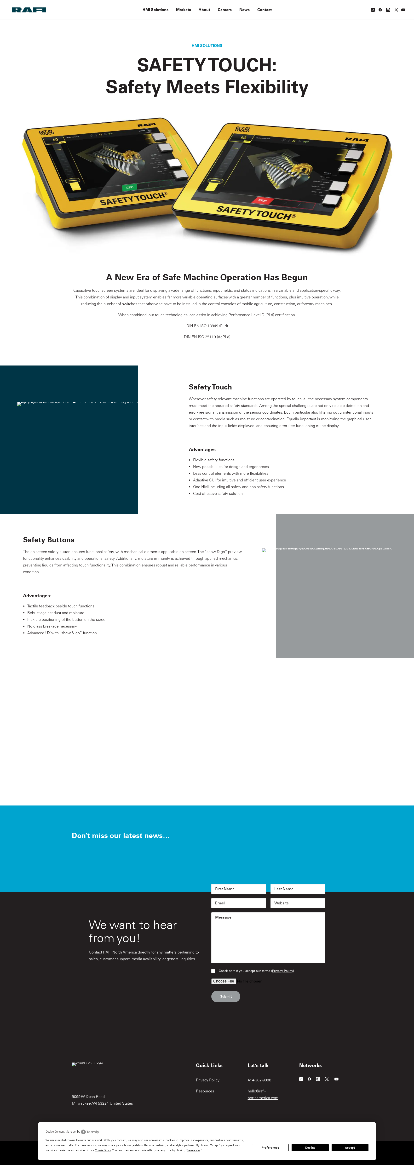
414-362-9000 (259, 1080)
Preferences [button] (193, 1150)
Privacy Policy (282, 971)
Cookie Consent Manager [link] (61, 1131)
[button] (373, 9)
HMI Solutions (155, 9)
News (244, 9)
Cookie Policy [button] (103, 1150)
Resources (205, 1091)
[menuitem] (155, 9)
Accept (350, 1147)
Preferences (270, 1147)
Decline (310, 1147)
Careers (225, 9)
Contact (264, 9)
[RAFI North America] (29, 9)
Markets (183, 9)
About (204, 9)
